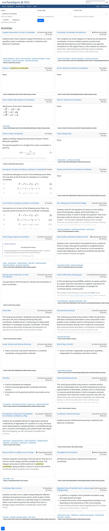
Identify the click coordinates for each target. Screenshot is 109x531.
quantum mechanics (17, 440)
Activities (6, 20)
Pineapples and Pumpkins (67, 452)
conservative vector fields (19, 404)
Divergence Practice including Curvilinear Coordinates (23, 169)
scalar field (31, 263)
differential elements (9, 265)
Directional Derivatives (66, 310)
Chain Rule (6, 310)
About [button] (29, 6)
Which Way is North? (65, 344)
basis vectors (31, 517)
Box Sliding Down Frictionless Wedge (71, 203)
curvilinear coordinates (38, 58)
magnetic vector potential (86, 515)
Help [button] (34, 6)
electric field (6, 478)
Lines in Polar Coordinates (12, 133)
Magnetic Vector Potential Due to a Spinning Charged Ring (74, 489)
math (84, 301)
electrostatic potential (63, 265)
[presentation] (78, 46)
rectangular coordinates (75, 301)
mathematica (32, 442)
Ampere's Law (31, 404)
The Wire (5, 378)
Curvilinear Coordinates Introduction (71, 32)
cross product (7, 60)
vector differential (62, 301)
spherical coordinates (18, 60)
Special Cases (90, 229)
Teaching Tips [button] (20, 6)
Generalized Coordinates (78, 229)
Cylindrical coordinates (63, 58)
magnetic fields (99, 515)
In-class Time (78, 10)
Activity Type (41, 10)
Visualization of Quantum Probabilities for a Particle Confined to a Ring (17, 415)
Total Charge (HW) (64, 133)
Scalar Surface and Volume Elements (16, 344)
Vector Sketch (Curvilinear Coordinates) (72, 68)
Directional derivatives (63, 336)
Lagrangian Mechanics (63, 229)
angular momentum (30, 440)
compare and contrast (63, 515)
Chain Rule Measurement (67, 378)
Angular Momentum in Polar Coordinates (18, 32)
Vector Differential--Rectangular (69, 275)
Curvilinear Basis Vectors (12, 488)
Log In (98, 6)
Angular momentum (8, 58)
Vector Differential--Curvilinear (81, 295)
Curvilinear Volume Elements (68, 414)
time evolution (14, 442)
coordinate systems (40, 263)
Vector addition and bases (64, 370)
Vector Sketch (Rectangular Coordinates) (18, 100)
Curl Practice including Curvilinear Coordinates (20, 203)
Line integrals (7, 404)
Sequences (16, 20)
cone (12, 478)
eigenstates (6, 442)
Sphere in (15, 68)
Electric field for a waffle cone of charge (18, 452)
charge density (61, 160)
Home (4, 6)
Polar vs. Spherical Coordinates (69, 100)
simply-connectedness (42, 404)
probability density (42, 440)
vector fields (6, 126)
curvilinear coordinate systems (18, 517)
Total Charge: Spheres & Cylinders (15, 237)
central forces (7, 440)
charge (5, 263)
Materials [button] (10, 6)
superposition (24, 442)
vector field (60, 517)
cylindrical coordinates (31, 60)
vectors (48, 58)
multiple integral (22, 263)
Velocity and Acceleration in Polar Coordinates (15, 276)
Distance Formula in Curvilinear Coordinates (74, 169)
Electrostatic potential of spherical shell (72, 237)
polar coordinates (26, 58)
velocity (17, 58)
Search (3, 10)
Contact (105, 6)
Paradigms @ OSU (18, 2)
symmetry (5, 517)
